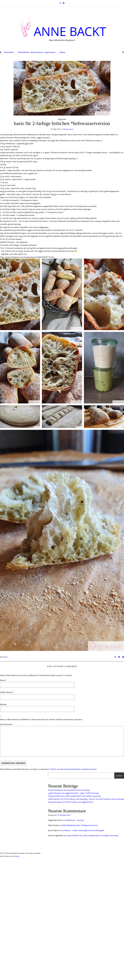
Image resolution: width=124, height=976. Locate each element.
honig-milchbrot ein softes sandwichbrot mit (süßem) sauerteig (74, 796)
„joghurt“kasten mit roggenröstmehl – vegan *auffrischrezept (73, 793)
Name (3, 680)
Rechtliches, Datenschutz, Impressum (36, 52)
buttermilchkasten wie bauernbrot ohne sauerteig (68, 790)
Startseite (9, 52)
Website (3, 704)
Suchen (119, 775)
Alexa (62, 52)
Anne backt (70, 30)
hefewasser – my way (75, 820)
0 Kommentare (67, 129)
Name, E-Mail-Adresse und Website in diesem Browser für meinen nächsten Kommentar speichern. (41, 719)
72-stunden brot (63, 815)
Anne (6, 657)
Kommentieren (6, 724)
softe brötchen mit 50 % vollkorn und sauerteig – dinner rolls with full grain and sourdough (86, 799)
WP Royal (15, 856)
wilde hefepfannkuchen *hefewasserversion (79, 825)
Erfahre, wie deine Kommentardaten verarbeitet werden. (73, 769)
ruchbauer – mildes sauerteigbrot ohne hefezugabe (83, 830)
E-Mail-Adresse (7, 692)
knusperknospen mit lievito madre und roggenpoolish (70, 802)
